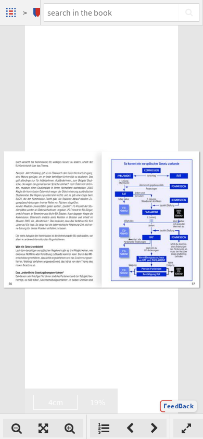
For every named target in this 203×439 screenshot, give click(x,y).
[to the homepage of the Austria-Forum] (12, 12)
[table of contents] (104, 428)
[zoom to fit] (43, 428)
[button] (178, 406)
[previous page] (130, 428)
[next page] (154, 428)
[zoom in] (69, 428)
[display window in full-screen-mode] (186, 428)
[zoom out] (16, 428)
